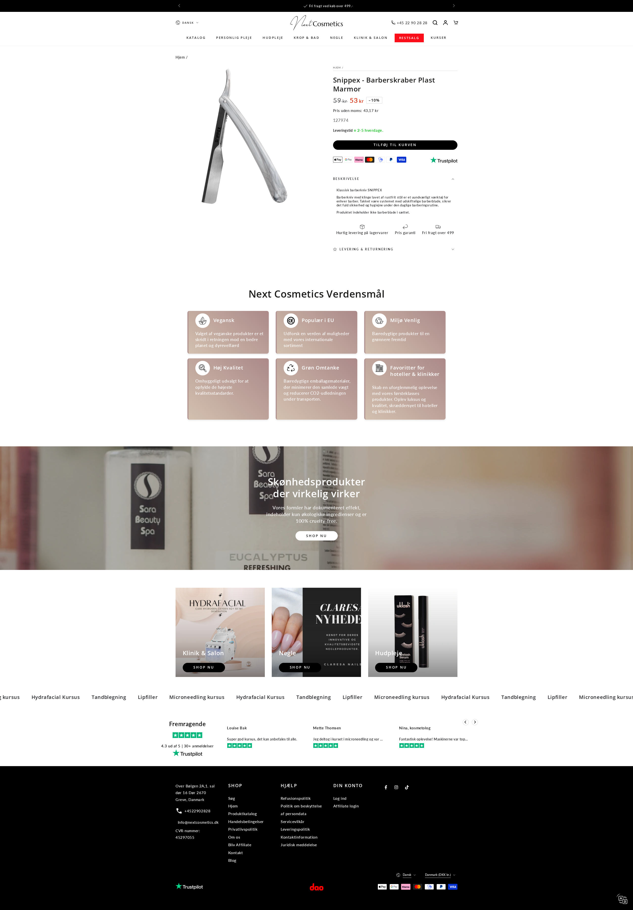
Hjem (180, 57)
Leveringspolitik (295, 829)
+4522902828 (197, 811)
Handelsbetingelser (246, 821)
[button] (435, 23)
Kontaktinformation (299, 837)
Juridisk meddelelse (299, 844)
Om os (234, 837)
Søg (231, 798)
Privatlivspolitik (243, 829)
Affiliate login (346, 805)
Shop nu (316, 535)
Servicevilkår (292, 821)
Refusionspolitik (296, 798)
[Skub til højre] (453, 5)
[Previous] (466, 722)
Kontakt (235, 852)
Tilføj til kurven (395, 144)
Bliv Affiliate (239, 844)
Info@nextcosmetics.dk (198, 822)
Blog (232, 860)
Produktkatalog (242, 813)
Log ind (340, 798)
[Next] (475, 722)
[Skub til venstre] (179, 5)
